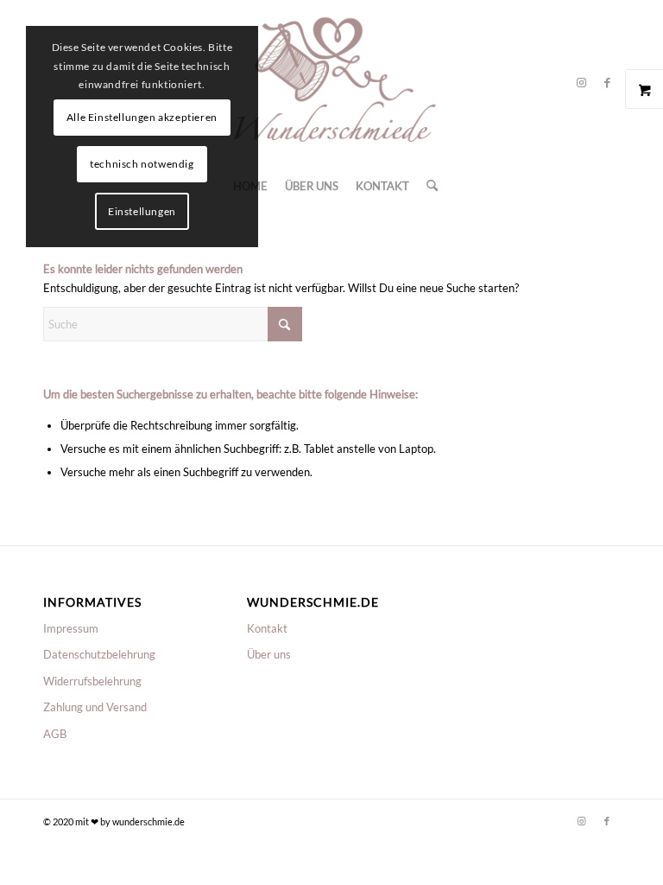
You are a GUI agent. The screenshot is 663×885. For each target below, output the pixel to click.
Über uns (269, 654)
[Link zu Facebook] (607, 82)
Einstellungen (142, 211)
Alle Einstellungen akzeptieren (142, 117)
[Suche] (428, 185)
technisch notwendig (141, 163)
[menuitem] (311, 185)
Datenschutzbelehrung (99, 654)
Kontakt (267, 628)
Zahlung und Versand (95, 707)
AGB (54, 734)
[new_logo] (331, 82)
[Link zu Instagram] (581, 82)
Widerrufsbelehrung (92, 681)
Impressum (70, 628)
